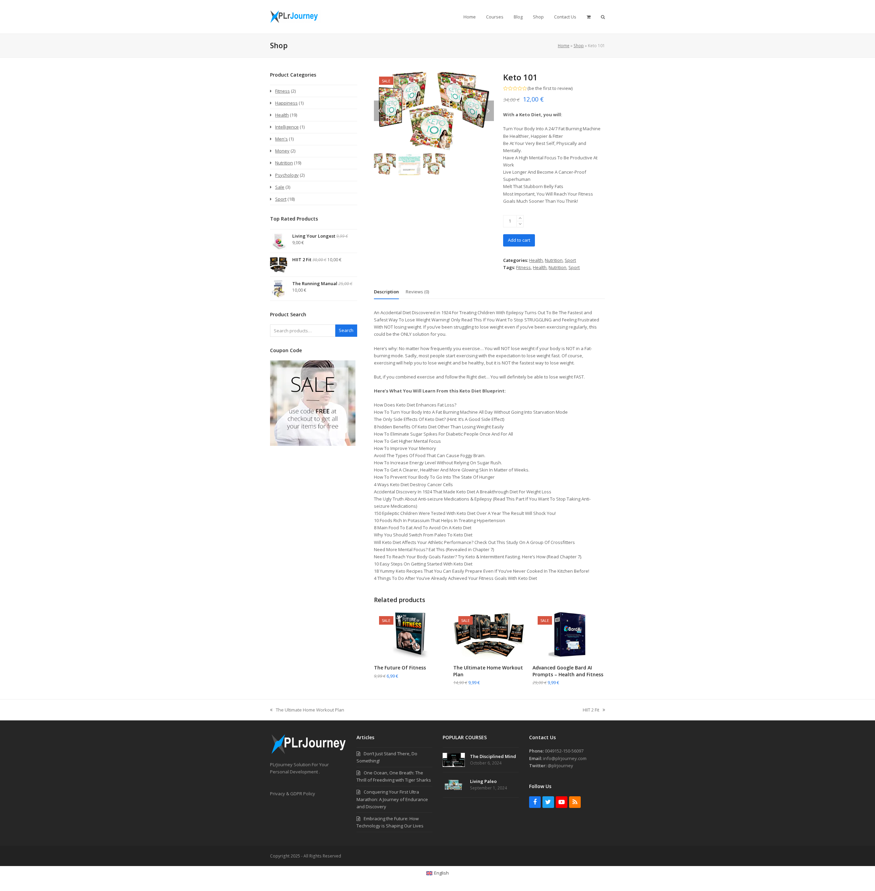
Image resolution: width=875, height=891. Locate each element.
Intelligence (287, 127)
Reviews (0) (417, 292)
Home (563, 46)
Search (346, 330)
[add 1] (520, 218)
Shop (579, 46)
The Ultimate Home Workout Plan (307, 710)
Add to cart (519, 240)
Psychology (287, 175)
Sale (279, 187)
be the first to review (550, 88)
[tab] (386, 291)
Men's (281, 139)
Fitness (523, 267)
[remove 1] (520, 224)
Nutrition (554, 260)
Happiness (286, 103)
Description (386, 292)
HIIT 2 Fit (591, 710)
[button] (588, 17)
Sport (570, 260)
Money (282, 151)
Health (536, 260)
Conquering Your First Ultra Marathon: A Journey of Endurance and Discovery (392, 799)
